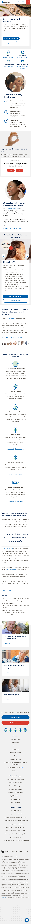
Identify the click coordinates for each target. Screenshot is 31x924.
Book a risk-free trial (15, 296)
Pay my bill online (15, 837)
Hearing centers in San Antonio (15, 827)
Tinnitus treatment (15, 799)
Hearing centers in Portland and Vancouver (15, 821)
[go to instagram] (20, 730)
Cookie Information (15, 759)
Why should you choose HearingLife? (12, 337)
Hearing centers (15, 807)
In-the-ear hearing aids (15, 782)
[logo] (6, 2)
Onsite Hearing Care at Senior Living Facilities (15, 840)
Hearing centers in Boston (15, 824)
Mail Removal (15, 771)
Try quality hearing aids (11, 39)
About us (15, 736)
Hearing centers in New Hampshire (15, 834)
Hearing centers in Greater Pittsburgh (15, 817)
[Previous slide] (3, 256)
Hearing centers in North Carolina (15, 830)
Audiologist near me (15, 811)
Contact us (15, 742)
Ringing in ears (15, 802)
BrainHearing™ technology (15, 449)
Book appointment (15, 723)
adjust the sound (11, 570)
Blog (15, 756)
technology (12, 319)
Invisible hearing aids (15, 789)
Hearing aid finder (7, 590)
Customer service (15, 752)
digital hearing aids (13, 208)
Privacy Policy (4, 897)
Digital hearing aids (7, 549)
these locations (15, 878)
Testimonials (15, 749)
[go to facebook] (10, 730)
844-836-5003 (15, 717)
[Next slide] (27, 256)
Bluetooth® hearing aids (15, 474)
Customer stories (15, 739)
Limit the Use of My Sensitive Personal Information (15, 763)
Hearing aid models (10, 43)
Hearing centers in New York (15, 814)
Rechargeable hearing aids (15, 501)
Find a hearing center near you (12, 228)
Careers (15, 746)
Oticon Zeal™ (15, 301)
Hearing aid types (15, 776)
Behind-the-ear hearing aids (15, 779)
